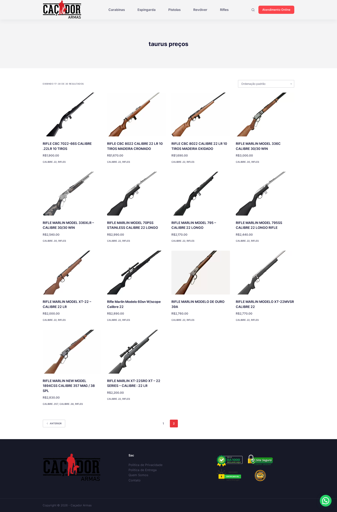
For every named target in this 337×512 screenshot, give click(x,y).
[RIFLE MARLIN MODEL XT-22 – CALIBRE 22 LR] (72, 272)
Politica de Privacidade (145, 465)
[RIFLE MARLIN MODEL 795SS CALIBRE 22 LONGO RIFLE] (265, 194)
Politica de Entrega (143, 470)
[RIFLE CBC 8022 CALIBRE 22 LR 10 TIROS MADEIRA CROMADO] (136, 114)
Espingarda (146, 10)
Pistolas (174, 10)
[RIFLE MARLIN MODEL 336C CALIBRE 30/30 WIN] (265, 114)
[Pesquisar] (253, 9)
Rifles (224, 10)
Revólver (200, 10)
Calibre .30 (243, 161)
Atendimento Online (276, 9)
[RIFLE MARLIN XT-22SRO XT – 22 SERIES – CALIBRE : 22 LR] (136, 352)
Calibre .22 (50, 161)
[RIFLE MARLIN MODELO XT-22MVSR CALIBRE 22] (265, 272)
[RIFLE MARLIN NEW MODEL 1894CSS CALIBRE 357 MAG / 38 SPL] (72, 352)
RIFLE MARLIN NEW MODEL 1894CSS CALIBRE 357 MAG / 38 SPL (69, 386)
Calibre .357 (50, 403)
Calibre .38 (66, 403)
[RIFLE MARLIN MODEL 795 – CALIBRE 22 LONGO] (200, 194)
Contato (135, 480)
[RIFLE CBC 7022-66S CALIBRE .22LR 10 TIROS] (72, 114)
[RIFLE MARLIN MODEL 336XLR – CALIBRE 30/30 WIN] (72, 194)
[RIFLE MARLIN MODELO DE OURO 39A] (200, 272)
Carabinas (116, 10)
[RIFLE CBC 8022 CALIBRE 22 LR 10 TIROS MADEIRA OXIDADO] (200, 114)
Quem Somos (138, 475)
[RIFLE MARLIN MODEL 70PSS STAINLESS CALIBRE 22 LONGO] (136, 194)
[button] (326, 501)
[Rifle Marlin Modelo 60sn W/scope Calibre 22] (136, 272)
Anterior (56, 423)
